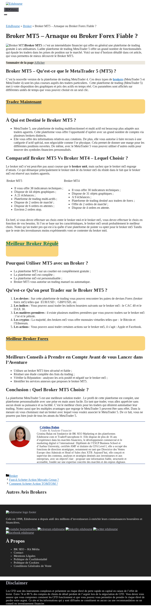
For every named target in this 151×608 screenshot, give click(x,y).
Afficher (39, 62)
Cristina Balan (49, 427)
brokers (118, 79)
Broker (27, 26)
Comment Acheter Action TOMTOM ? (33, 483)
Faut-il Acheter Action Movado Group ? (34, 479)
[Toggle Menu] (5, 14)
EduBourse (13, 26)
